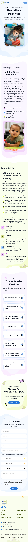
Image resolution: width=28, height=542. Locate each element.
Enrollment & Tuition (4, 513)
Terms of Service (12, 537)
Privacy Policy (4, 537)
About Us (3, 510)
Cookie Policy (20, 537)
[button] (25, 3)
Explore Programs (6, 517)
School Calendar (21, 510)
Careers (3, 520)
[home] (5, 2)
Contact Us (20, 517)
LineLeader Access (20, 513)
